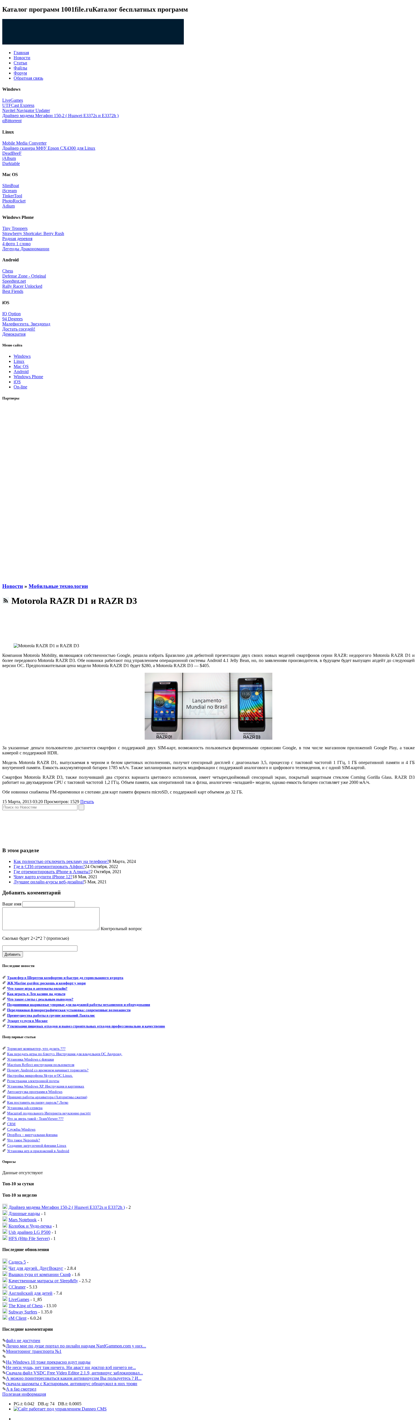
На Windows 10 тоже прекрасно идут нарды (48, 1362)
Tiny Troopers (15, 228)
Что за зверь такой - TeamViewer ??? (35, 1118)
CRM (11, 1124)
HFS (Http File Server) (29, 1238)
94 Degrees (12, 318)
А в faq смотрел (21, 1389)
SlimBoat (10, 185)
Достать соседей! (18, 329)
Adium (8, 206)
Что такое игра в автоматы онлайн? (37, 988)
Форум (20, 73)
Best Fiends (12, 291)
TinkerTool (12, 195)
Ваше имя (11, 904)
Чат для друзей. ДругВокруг (36, 1268)
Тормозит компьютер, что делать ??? (36, 1048)
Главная (21, 52)
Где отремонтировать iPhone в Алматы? (52, 871)
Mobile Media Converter (24, 143)
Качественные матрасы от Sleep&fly (43, 1280)
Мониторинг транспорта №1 (34, 1351)
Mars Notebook (23, 1219)
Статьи (20, 62)
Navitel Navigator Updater (26, 110)
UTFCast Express (18, 105)
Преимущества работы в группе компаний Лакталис (51, 1015)
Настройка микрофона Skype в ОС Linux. (40, 1075)
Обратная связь (28, 78)
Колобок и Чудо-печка (30, 1226)
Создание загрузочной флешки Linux (36, 1145)
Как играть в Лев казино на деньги (36, 994)
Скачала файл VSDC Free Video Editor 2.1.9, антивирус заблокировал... (74, 1372)
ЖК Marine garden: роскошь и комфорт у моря (46, 983)
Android (21, 371)
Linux (19, 361)
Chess (7, 270)
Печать (87, 801)
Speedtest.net (14, 281)
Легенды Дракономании (25, 248)
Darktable (11, 163)
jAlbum (9, 158)
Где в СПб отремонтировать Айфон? (49, 866)
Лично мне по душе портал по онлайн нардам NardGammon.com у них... (76, 1346)
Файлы (20, 67)
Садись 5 (17, 1262)
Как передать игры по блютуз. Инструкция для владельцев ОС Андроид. (64, 1054)
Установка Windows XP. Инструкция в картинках (45, 1086)
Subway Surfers (23, 1311)
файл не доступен (23, 1340)
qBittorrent (12, 120)
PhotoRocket (14, 200)
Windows (22, 356)
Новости (22, 57)
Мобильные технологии (58, 586)
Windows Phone (28, 376)
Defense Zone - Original (24, 276)
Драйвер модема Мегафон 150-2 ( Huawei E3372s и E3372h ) (60, 115)
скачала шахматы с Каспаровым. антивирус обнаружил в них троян (71, 1383)
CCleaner (17, 1287)
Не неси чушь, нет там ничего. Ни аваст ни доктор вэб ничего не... (71, 1367)
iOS (17, 381)
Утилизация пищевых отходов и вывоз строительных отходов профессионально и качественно (86, 1026)
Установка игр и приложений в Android (38, 1151)
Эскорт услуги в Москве (27, 1021)
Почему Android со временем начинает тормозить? (48, 1070)
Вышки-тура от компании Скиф (40, 1274)
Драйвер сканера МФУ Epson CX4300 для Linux (48, 148)
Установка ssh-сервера (25, 1108)
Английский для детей (30, 1293)
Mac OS (21, 366)
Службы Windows (21, 1129)
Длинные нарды (24, 1213)
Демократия (14, 334)
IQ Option (11, 313)
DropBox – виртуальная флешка (32, 1135)
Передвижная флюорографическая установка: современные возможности (68, 1010)
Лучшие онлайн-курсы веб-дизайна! (49, 881)
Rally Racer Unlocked (22, 286)
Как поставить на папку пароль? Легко (37, 1102)
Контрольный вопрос (121, 928)
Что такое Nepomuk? (23, 1140)
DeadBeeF (12, 153)
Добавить (13, 954)
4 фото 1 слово (16, 243)
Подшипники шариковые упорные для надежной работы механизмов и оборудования (78, 1004)
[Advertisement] (25, 492)
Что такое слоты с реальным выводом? (40, 999)
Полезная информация (24, 1394)
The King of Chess (26, 1305)
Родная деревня (17, 238)
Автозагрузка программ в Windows (34, 1091)
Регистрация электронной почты (33, 1081)
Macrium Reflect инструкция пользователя (40, 1065)
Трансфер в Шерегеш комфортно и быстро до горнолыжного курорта (65, 978)
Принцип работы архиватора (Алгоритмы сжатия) (47, 1097)
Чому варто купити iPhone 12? (43, 876)
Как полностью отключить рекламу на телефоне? (61, 861)
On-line (20, 386)
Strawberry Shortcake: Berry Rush (33, 233)
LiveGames (12, 100)
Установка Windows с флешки (30, 1059)
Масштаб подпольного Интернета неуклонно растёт (49, 1113)
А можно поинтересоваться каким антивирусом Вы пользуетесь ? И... (74, 1378)
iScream (9, 190)
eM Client (17, 1318)
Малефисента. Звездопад (26, 323)
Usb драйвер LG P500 (29, 1232)
